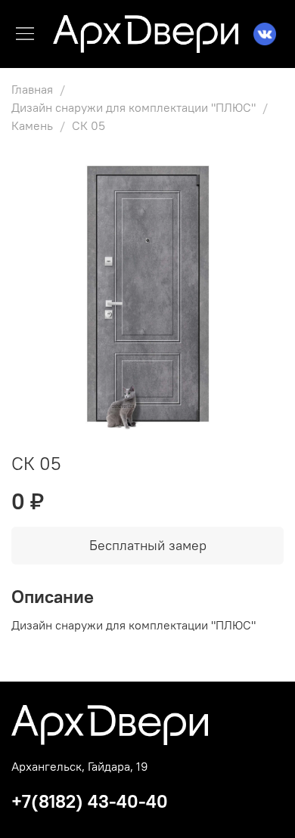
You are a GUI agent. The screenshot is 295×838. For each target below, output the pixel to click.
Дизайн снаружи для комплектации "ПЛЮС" (133, 107)
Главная (32, 89)
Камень (32, 125)
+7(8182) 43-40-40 (89, 801)
